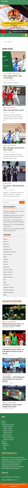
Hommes (5, 264)
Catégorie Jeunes (7, 249)
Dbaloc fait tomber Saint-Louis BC (13, 110)
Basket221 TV (6, 246)
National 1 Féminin (11, 107)
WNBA (4, 295)
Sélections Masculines (8, 290)
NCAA (4, 282)
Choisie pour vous (7, 254)
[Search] (23, 35)
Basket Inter (6, 244)
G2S (17, 486)
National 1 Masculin (16, 73)
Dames (5, 257)
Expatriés (5, 262)
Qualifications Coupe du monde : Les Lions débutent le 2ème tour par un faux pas (13, 351)
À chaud (5, 239)
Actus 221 (5, 73)
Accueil (3, 421)
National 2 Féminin (7, 274)
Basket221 (13, 80)
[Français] (2, 2)
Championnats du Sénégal (9, 251)
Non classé (6, 284)
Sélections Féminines (8, 287)
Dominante (10, 73)
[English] (1, 2)
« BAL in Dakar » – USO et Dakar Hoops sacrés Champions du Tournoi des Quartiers (13, 379)
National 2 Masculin (8, 277)
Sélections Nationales (8, 292)
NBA (4, 279)
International (6, 267)
